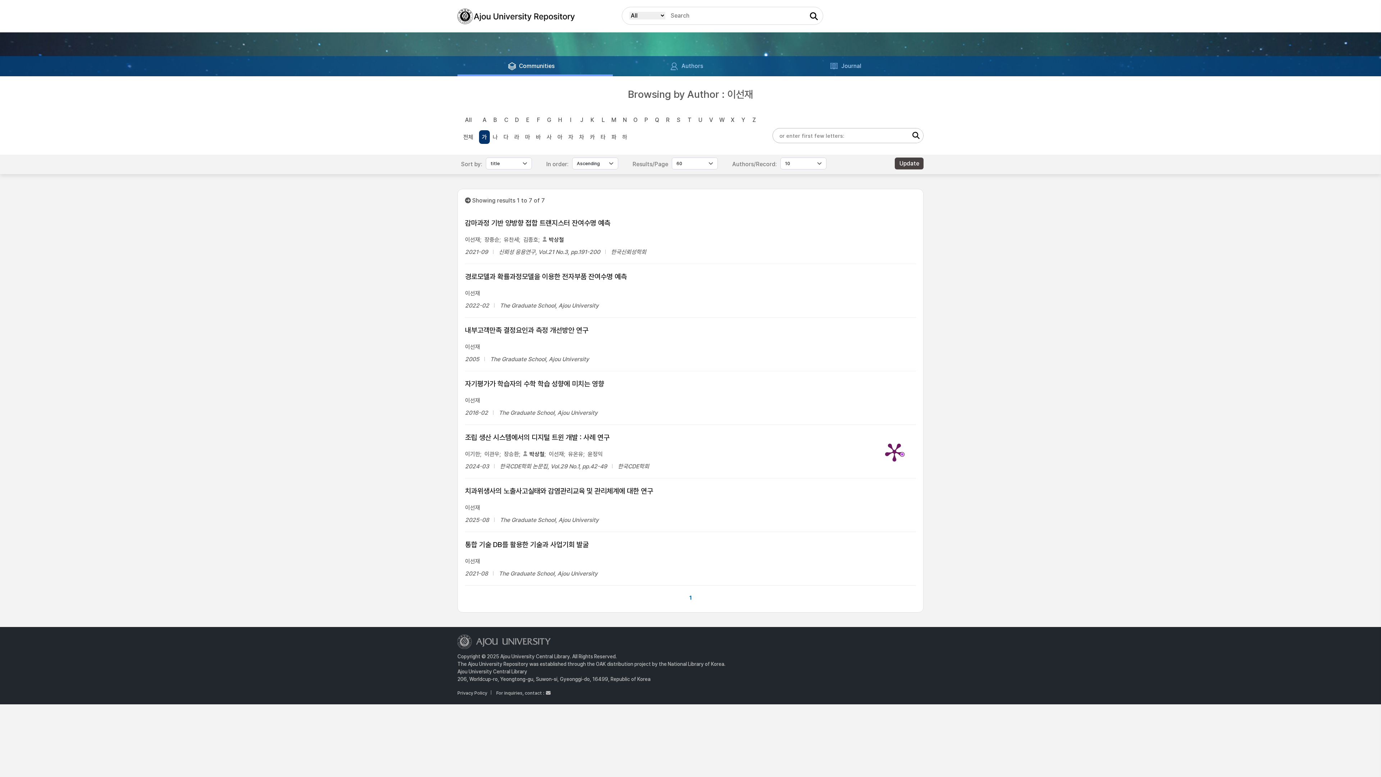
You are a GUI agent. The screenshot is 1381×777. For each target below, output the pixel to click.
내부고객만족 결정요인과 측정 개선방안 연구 (526, 330)
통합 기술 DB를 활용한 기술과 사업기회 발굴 (527, 544)
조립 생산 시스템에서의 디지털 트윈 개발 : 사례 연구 (537, 437)
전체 (468, 137)
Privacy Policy (472, 693)
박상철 (556, 239)
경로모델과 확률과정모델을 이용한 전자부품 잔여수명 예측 (546, 276)
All (468, 120)
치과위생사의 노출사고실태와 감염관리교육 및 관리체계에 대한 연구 (559, 491)
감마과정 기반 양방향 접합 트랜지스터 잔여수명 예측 (537, 223)
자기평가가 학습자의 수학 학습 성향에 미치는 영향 (534, 384)
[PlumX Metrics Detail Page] (894, 451)
